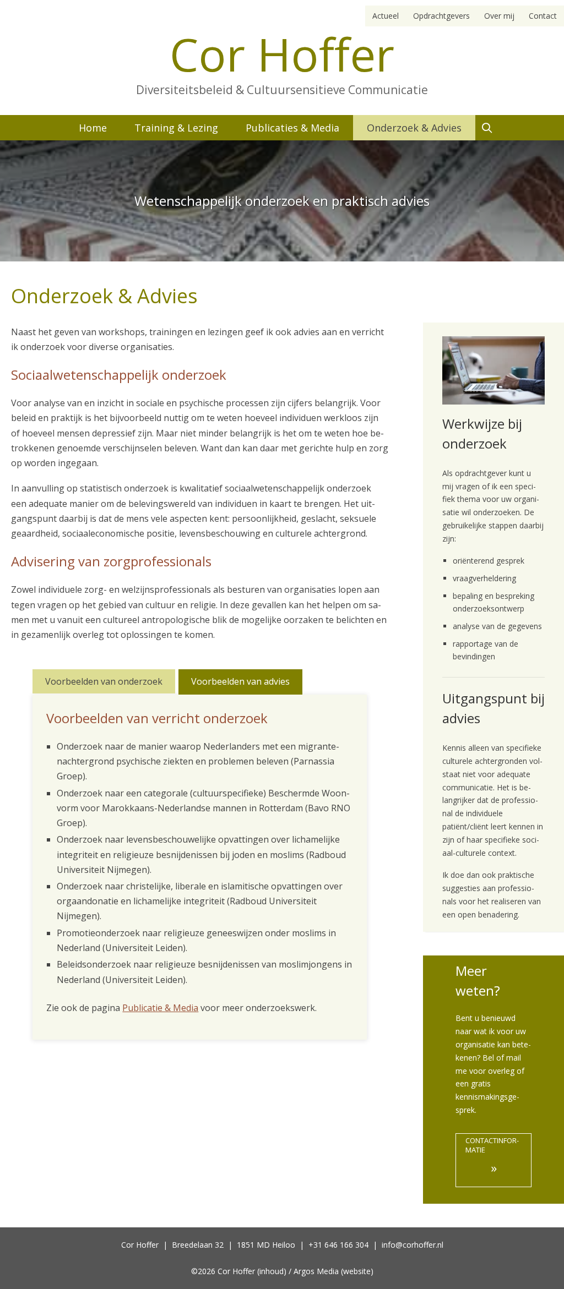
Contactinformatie (492, 1156)
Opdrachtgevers (441, 15)
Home (93, 127)
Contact (543, 15)
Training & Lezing (176, 127)
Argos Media (316, 1271)
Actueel (385, 15)
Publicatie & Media (160, 1008)
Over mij (499, 15)
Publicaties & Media (292, 127)
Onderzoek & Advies (414, 127)
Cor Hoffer (282, 54)
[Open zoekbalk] (487, 127)
